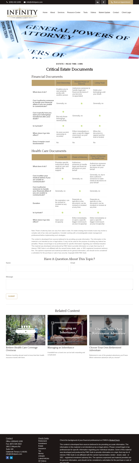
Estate (40, 446)
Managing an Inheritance (61, 347)
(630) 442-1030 (15, 2)
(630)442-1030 (17, 441)
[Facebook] (103, 2)
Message (9, 277)
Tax (39, 451)
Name (8, 263)
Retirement (42, 441)
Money (41, 453)
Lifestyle (41, 456)
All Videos (42, 461)
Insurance (42, 448)
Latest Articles (43, 458)
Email (73, 263)
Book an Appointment (122, 2)
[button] (45, 12)
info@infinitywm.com (34, 2)
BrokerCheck (114, 440)
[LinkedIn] (97, 2)
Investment (42, 443)
